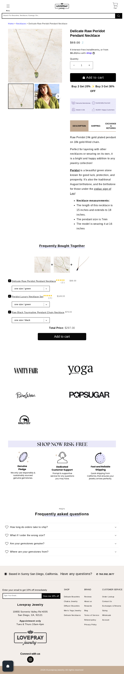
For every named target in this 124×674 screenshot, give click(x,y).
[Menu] (8, 6)
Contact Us (107, 601)
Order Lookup (108, 597)
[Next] (58, 96)
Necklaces (21, 24)
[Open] (7, 666)
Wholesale (106, 615)
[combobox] (62, 16)
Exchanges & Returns (111, 606)
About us (88, 601)
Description (79, 126)
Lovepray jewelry (56, 670)
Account (105, 620)
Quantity (74, 59)
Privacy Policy (90, 625)
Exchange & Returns (111, 126)
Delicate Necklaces (72, 615)
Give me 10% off (51, 596)
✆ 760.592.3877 (105, 574)
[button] (8, 6)
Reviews (88, 597)
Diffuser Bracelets (72, 606)
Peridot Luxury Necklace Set (27, 296)
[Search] (118, 16)
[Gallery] (35, 69)
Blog (86, 610)
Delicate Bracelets (72, 597)
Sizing (105, 610)
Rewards (88, 606)
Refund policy (90, 620)
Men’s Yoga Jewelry (72, 610)
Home (11, 24)
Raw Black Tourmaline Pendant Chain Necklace (38, 312)
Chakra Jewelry (71, 601)
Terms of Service (91, 615)
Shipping (95, 126)
